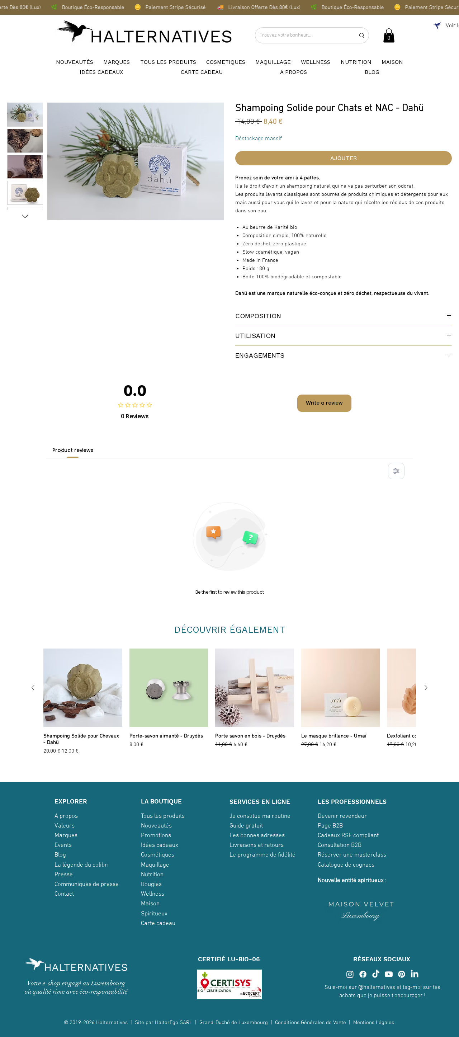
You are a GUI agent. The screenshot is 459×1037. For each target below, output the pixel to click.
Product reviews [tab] (73, 450)
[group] (229, 706)
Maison (150, 904)
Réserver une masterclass (352, 855)
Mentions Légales (374, 1022)
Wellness (152, 894)
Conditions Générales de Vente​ (310, 1022)
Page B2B (330, 826)
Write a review (324, 402)
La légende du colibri (82, 865)
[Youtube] (388, 974)
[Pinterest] (401, 974)
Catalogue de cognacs (346, 865)
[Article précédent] (33, 687)
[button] (389, 35)
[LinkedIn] (414, 974)
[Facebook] (363, 974)
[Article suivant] (426, 687)
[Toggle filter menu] (396, 471)
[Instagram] (350, 974)
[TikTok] (375, 974)
